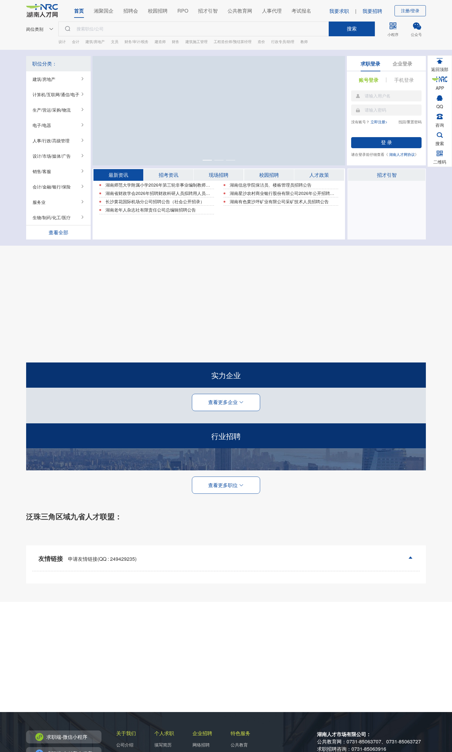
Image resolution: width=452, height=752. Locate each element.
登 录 (386, 142)
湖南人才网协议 (402, 154)
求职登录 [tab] (370, 63)
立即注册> (379, 121)
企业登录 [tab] (402, 63)
